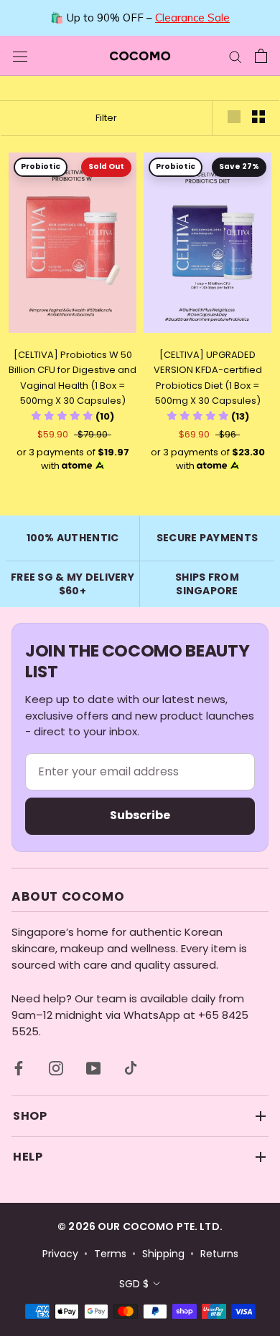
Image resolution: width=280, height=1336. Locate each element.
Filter (106, 118)
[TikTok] (130, 1068)
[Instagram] (56, 1068)
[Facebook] (18, 1068)
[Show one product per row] (234, 116)
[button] (72, 416)
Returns (219, 1254)
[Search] (235, 55)
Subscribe (140, 815)
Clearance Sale (192, 17)
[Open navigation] (20, 56)
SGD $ (134, 1284)
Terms (110, 1254)
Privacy (60, 1254)
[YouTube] (93, 1068)
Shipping (163, 1254)
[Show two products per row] (258, 116)
